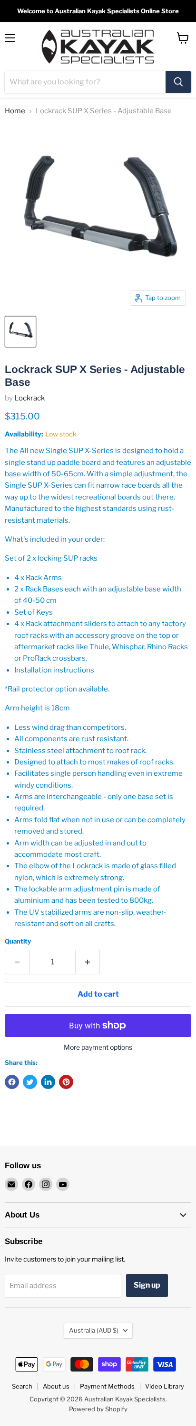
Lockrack (29, 398)
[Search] (178, 82)
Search (22, 1386)
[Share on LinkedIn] (48, 1082)
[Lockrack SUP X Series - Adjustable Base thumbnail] (20, 332)
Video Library (164, 1386)
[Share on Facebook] (12, 1082)
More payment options (98, 1047)
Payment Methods (107, 1386)
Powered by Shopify (98, 1409)
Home (15, 111)
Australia (93, 1330)
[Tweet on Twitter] (30, 1082)
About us (56, 1386)
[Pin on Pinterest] (66, 1082)
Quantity (18, 941)
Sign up (147, 1285)
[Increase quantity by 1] (88, 962)
